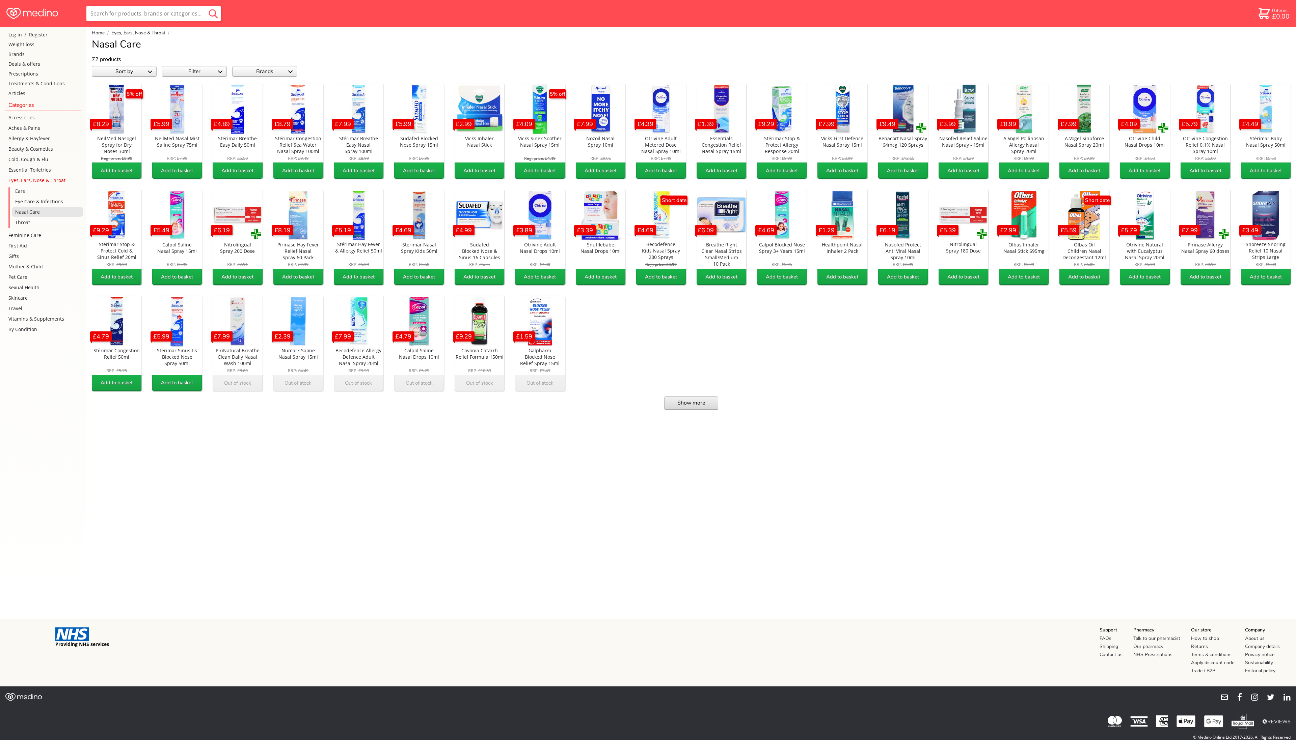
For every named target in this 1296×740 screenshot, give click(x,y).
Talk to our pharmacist (1156, 638)
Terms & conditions (1211, 654)
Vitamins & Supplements (36, 319)
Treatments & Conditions (36, 83)
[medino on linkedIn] (1284, 697)
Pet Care (17, 277)
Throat (22, 222)
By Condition (22, 329)
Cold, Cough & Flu (28, 159)
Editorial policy (1260, 671)
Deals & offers (24, 64)
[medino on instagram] (1251, 697)
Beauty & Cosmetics (30, 149)
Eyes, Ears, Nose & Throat (36, 180)
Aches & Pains (24, 128)
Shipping (1109, 646)
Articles (16, 93)
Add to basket (117, 170)
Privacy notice (1259, 654)
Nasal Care (27, 212)
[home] (42, 13)
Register (38, 34)
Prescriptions (23, 73)
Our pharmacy (1148, 646)
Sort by (124, 71)
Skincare (18, 298)
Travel (15, 308)
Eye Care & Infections (39, 201)
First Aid (17, 245)
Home (98, 33)
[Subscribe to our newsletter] (1221, 697)
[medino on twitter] (1267, 697)
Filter (194, 71)
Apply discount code (1212, 662)
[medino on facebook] (1235, 697)
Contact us (1111, 654)
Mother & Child (25, 266)
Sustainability (1259, 662)
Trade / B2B (1203, 671)
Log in (15, 34)
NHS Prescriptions (1152, 654)
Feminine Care (24, 235)
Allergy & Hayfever (29, 138)
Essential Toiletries (29, 170)
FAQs (1105, 638)
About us (1255, 638)
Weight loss (21, 44)
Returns (1199, 646)
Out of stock (237, 383)
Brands (16, 54)
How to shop (1205, 638)
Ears (20, 191)
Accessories (21, 117)
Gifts (13, 256)
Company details (1262, 646)
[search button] (213, 13)
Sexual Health (23, 287)
